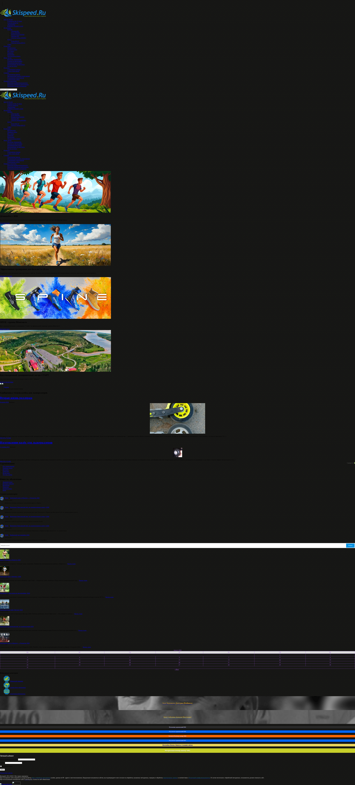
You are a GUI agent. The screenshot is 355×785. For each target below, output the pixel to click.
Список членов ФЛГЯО (18, 120)
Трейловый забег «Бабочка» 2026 (10, 576)
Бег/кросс (6, 470)
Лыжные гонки (12, 132)
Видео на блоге (12, 149)
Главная (6, 387)
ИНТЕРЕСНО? (5, 329)
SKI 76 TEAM (8, 102)
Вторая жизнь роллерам (16, 397)
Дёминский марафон (16, 681)
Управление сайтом (6, 773)
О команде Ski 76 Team (14, 104)
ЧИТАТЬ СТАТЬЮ (6, 276)
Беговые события (8, 483)
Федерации (7, 110)
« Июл (177, 669)
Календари (7, 129)
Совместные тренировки (18, 687)
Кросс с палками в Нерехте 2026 (10, 560)
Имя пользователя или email (9, 759)
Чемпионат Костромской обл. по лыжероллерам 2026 (17, 626)
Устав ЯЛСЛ (15, 124)
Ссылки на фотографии (14, 144)
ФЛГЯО (9, 112)
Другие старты (7, 474)
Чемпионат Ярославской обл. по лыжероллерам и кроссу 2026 (29, 507)
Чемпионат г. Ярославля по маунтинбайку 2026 (15, 593)
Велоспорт (6, 485)
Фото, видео (7, 140)
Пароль (2, 763)
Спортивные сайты (13, 162)
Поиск (350, 545)
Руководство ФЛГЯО (17, 117)
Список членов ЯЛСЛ (18, 125)
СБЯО (9, 127)
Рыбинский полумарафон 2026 (19, 535)
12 (130, 660)
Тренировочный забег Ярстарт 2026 (11, 610)
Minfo (6, 498)
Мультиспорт (11, 130)
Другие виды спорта (13, 139)
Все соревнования (8, 466)
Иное (4, 490)
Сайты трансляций (13, 154)
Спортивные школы (13, 157)
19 (130, 662)
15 (280, 660)
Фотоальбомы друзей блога (16, 147)
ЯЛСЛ (9, 122)
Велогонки (10, 137)
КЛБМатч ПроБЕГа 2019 (15, 109)
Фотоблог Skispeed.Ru (14, 142)
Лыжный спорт (7, 482)
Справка (6, 155)
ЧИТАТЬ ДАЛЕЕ (5, 438)
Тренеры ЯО (15, 119)
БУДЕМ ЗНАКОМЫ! (6, 382)
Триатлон (10, 135)
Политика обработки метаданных (18, 167)
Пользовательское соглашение (16, 169)
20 (179, 662)
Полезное (7, 150)
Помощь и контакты (10, 164)
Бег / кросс (10, 134)
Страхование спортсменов (15, 160)
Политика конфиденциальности (17, 165)
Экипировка (11, 107)
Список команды (12, 105)
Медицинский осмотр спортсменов (18, 159)
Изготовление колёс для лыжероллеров (26, 442)
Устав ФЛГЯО (15, 115)
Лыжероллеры (7, 488)
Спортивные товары (13, 152)
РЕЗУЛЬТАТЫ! (5, 223)
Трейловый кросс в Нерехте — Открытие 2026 (24, 498)
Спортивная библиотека (17, 694)
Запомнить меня (7, 766)
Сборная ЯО (15, 114)
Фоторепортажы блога (14, 145)
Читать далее (71, 564)
